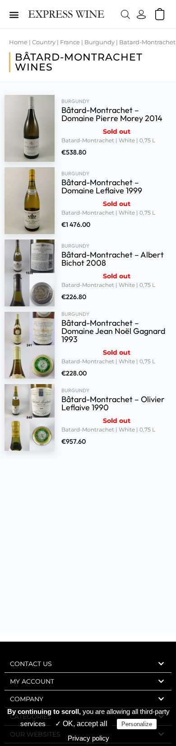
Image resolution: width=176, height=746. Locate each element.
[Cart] (159, 14)
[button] (88, 664)
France (70, 42)
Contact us (31, 664)
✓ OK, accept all (81, 723)
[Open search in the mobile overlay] (123, 14)
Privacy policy (88, 738)
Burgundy (99, 42)
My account (32, 681)
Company (26, 699)
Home (18, 42)
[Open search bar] (125, 14)
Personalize (136, 724)
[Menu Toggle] (14, 14)
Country (44, 42)
